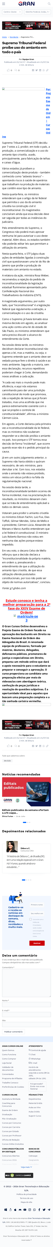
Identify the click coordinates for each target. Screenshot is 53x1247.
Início (4, 37)
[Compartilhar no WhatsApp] (43, 70)
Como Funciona (9, 1054)
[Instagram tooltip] (29, 1210)
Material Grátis (35, 1103)
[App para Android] (20, 1210)
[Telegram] (48, 1210)
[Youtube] (24, 1210)
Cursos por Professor (11, 1136)
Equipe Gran (28, 59)
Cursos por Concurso (11, 1123)
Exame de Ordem (10, 1110)
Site (4, 1020)
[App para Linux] (10, 1210)
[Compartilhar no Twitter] (36, 70)
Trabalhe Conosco (10, 1083)
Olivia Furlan (7, 816)
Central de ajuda (38, 1050)
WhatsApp (35, 1059)
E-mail (5, 1010)
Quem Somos (8, 1050)
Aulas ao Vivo (35, 1107)
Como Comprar (9, 1059)
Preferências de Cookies (13, 1087)
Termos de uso (26, 1198)
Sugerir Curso (35, 1116)
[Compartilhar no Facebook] (32, 70)
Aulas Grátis (34, 1112)
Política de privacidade (27, 1194)
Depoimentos (35, 1099)
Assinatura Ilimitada (11, 1099)
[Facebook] (39, 1210)
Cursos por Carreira (11, 1127)
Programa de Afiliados (12, 1078)
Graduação (7, 1114)
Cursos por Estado (10, 1131)
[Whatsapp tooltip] (34, 1210)
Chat (33, 1054)
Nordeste (14, 37)
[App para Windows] (5, 1210)
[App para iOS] (15, 1210)
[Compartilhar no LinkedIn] (39, 70)
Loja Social (6, 1063)
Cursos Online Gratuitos (13, 1144)
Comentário (8, 967)
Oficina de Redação (11, 1140)
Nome (5, 1000)
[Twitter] (44, 1210)
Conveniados (8, 1074)
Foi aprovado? (37, 1086)
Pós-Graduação (9, 1119)
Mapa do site (26, 1202)
